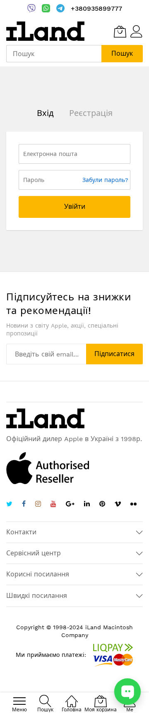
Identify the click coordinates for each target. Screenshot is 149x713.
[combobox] (53, 53)
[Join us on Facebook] (24, 505)
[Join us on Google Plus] (70, 505)
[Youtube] (53, 505)
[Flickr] (133, 504)
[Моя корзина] (120, 31)
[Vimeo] (118, 504)
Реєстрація (91, 113)
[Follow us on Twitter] (9, 505)
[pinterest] (102, 505)
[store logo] (45, 31)
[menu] (19, 701)
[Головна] (71, 697)
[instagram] (38, 505)
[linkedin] (87, 505)
